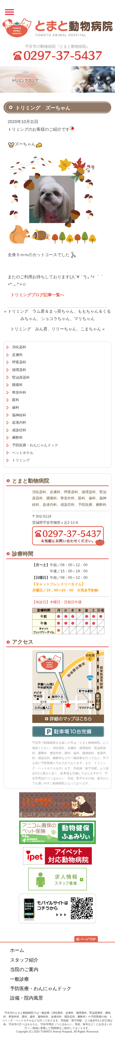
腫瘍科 (17, 385)
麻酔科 (17, 437)
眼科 (15, 400)
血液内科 (19, 422)
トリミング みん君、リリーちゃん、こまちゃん (55, 329)
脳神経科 (19, 415)
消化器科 (19, 347)
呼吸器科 (19, 362)
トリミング (21, 460)
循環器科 (19, 370)
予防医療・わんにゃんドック (35, 445)
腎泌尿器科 (21, 377)
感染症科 (19, 430)
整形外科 (19, 392)
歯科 (15, 407)
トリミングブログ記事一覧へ (37, 294)
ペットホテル (22, 453)
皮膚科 (17, 355)
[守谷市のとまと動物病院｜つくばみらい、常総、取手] (57, 29)
